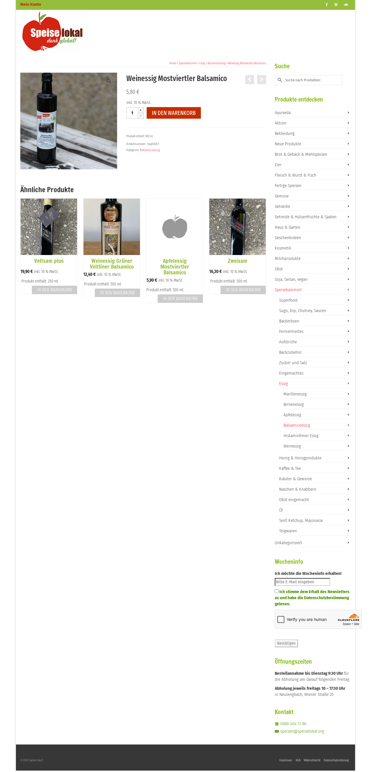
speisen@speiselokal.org (302, 731)
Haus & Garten (287, 227)
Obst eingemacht (294, 499)
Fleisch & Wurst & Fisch (295, 175)
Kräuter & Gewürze (295, 478)
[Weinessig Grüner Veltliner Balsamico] (249, 79)
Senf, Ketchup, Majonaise (301, 520)
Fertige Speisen (288, 185)
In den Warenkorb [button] (54, 290)
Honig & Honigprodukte (300, 458)
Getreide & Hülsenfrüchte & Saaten (306, 216)
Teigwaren (288, 530)
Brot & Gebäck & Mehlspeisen (301, 154)
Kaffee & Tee (290, 468)
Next (261, 251)
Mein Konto (30, 4)
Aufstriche (288, 341)
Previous (25, 251)
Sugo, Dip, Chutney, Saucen (302, 310)
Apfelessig (292, 414)
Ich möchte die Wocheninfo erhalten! (308, 573)
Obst (279, 269)
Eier (278, 164)
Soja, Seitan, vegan (291, 279)
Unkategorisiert (288, 542)
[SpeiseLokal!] (72, 31)
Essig (283, 383)
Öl (281, 510)
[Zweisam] (261, 79)
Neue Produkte (288, 143)
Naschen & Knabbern (297, 489)
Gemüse (282, 196)
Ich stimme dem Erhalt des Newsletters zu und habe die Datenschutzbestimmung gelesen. (312, 597)
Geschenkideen (288, 237)
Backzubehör (290, 352)
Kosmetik (283, 248)
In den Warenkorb (174, 112)
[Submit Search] (279, 80)
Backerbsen (289, 321)
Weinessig (292, 446)
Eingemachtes (291, 373)
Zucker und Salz (293, 362)
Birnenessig (293, 404)
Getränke (282, 206)
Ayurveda (283, 112)
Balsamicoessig (150, 150)
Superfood (288, 300)
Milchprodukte (288, 258)
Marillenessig (295, 394)
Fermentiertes (291, 331)
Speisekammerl (288, 289)
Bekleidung (284, 133)
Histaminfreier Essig (301, 435)
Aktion (280, 123)
